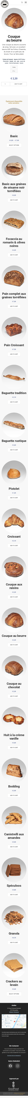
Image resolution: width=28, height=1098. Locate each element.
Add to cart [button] (14, 200)
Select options (14, 145)
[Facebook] (10, 1066)
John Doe (21, 1094)
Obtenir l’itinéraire (14, 1012)
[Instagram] (17, 1066)
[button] (25, 2)
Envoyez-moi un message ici (14, 1055)
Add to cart (18, 84)
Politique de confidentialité (19, 1093)
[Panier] (22, 2)
